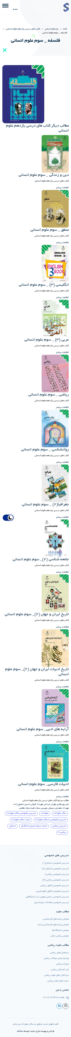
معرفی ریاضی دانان (60, 936)
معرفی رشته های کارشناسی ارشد (53, 925)
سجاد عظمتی (24, 808)
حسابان (12, 826)
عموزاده (44, 813)
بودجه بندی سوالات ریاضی (56, 958)
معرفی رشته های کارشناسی (56, 919)
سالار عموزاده (60, 813)
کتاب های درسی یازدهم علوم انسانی (23, 29)
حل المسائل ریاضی (60, 969)
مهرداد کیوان (37, 804)
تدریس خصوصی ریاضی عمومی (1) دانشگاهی (47, 897)
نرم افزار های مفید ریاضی (56, 975)
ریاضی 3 (62, 832)
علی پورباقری (63, 804)
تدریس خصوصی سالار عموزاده (21, 813)
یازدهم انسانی (51, 29)
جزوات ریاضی (62, 964)
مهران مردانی (50, 804)
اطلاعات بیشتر (62, 188)
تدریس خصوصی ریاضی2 (57, 874)
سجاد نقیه (35, 808)
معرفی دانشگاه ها (60, 930)
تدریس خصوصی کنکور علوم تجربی (52, 891)
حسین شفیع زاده (22, 804)
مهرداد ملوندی (62, 808)
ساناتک (20, 1031)
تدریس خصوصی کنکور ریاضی (54, 885)
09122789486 (50, 997)
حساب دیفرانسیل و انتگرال (34, 826)
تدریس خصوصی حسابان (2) (55, 869)
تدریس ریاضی (59, 826)
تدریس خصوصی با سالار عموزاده (50, 819)
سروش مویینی (48, 808)
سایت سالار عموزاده (20, 819)
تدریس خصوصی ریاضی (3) (55, 880)
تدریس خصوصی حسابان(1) (55, 863)
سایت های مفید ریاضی (58, 981)
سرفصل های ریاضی (59, 953)
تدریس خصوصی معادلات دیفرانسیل (51, 902)
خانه (65, 29)
